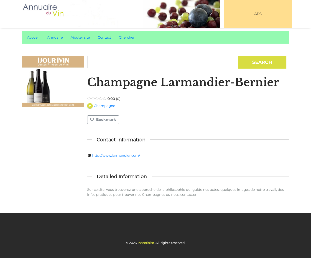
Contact (104, 37)
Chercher (127, 37)
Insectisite (146, 243)
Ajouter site (80, 37)
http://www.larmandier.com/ (116, 155)
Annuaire (55, 37)
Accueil (33, 37)
